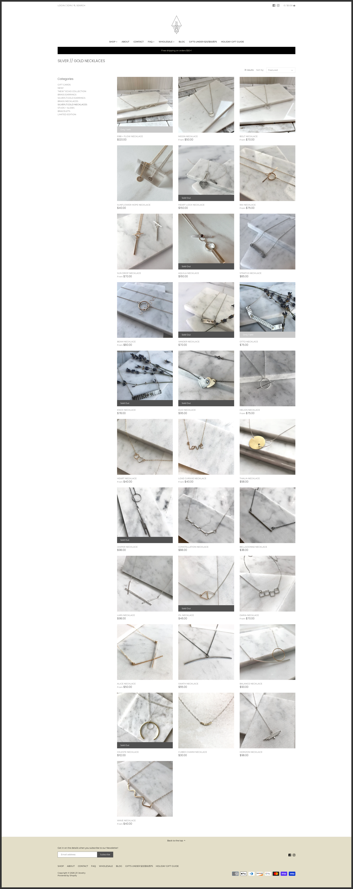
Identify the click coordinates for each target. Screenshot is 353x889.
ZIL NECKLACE (186, 615)
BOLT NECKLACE (249, 136)
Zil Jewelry (80, 873)
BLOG (119, 866)
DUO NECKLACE (187, 410)
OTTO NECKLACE (249, 341)
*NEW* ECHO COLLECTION (72, 91)
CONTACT (83, 866)
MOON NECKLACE (188, 136)
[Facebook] (274, 5)
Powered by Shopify (67, 875)
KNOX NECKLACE (126, 410)
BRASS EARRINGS (67, 94)
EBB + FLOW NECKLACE (130, 136)
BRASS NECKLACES (68, 101)
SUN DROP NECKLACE (129, 273)
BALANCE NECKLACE (251, 683)
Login (61, 5)
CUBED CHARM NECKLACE (192, 752)
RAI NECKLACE (248, 204)
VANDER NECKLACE (189, 341)
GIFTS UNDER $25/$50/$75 (139, 866)
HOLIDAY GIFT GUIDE (167, 866)
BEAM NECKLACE (126, 341)
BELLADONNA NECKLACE (253, 547)
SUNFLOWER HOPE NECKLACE (133, 204)
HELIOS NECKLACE (250, 410)
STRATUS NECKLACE (250, 273)
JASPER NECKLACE (127, 547)
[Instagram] (278, 5)
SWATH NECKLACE (188, 683)
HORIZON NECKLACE (251, 752)
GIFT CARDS (64, 84)
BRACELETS (64, 111)
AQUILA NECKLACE (188, 273)
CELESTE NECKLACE (128, 752)
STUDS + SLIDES (66, 107)
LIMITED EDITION (67, 114)
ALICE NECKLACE (126, 683)
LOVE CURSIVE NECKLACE (192, 478)
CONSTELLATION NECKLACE (193, 547)
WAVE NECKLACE (126, 820)
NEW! (61, 88)
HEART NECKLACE (127, 478)
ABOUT (71, 866)
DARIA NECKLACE (249, 615)
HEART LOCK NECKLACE (191, 204)
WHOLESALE (106, 866)
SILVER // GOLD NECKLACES (72, 104)
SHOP (61, 866)
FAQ (93, 866)
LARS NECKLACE (126, 615)
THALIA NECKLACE (250, 478)
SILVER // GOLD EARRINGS (71, 98)
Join (69, 5)
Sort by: (260, 70)
